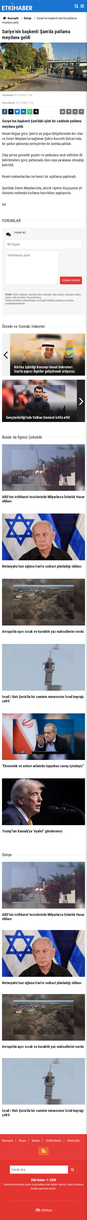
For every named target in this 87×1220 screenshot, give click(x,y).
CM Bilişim (47, 1210)
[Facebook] (4, 111)
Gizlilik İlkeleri (53, 1140)
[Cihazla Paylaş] (36, 111)
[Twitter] (11, 111)
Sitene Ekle (73, 1140)
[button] (68, 111)
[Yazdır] (62, 111)
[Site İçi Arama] (76, 6)
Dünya (27, 18)
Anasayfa (13, 18)
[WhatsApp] (29, 111)
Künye (22, 1140)
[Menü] (82, 6)
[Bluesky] (17, 111)
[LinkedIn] (23, 111)
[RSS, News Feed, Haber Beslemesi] (43, 1151)
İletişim (36, 1140)
